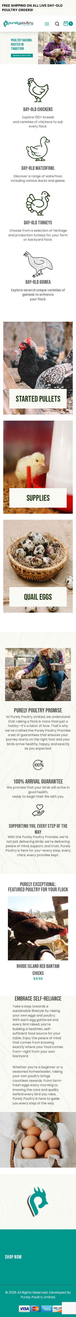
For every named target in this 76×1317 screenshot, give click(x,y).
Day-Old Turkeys (38, 223)
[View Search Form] (57, 24)
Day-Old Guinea (38, 282)
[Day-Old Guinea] (38, 264)
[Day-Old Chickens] (38, 90)
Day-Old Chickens (38, 109)
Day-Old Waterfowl (38, 168)
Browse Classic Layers (22, 55)
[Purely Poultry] (18, 24)
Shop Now (13, 1257)
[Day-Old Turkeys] (38, 203)
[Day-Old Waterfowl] (38, 149)
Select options (38, 990)
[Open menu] (47, 23)
